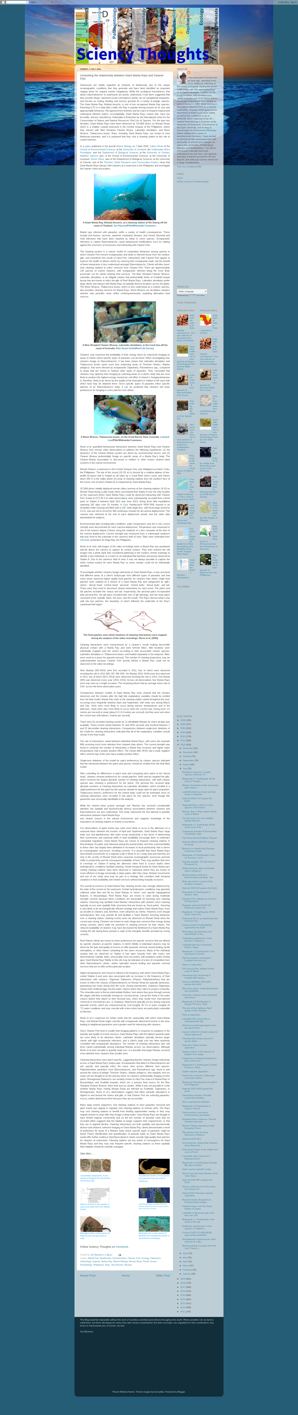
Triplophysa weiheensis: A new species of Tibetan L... (197, 939)
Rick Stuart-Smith (125, 348)
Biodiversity (105, 1258)
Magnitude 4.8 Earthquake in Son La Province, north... (198, 856)
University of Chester (158, 152)
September (188, 760)
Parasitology (86, 1265)
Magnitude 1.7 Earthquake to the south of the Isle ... (198, 1220)
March (186, 1265)
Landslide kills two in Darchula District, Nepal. (197, 946)
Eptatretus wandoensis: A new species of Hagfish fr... (197, 1227)
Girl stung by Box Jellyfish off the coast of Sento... (198, 969)
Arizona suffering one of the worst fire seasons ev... (198, 1187)
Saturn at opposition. (192, 964)
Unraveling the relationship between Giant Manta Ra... (199, 1144)
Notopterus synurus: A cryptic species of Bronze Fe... (196, 773)
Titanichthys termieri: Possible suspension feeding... (196, 1096)
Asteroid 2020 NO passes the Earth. (200, 888)
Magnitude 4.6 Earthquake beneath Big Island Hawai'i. (199, 1164)
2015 (183, 1295)
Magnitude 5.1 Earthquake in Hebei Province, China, (199, 1066)
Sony (125, 504)
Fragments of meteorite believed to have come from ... (199, 1059)
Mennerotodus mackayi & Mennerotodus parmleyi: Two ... (199, 876)
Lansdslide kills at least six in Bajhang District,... (196, 1157)
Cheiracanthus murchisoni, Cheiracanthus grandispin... (197, 1113)
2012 (183, 1307)
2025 (183, 724)
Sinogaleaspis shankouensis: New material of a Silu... (199, 1240)
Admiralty (85, 540)
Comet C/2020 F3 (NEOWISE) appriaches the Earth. (197, 926)
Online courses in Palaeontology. (193, 181)
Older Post (163, 1275)
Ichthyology (85, 1261)
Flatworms (155, 1258)
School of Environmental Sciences (97, 149)
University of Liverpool (134, 149)
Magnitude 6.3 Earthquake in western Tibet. (196, 893)
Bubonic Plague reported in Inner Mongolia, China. (198, 1127)
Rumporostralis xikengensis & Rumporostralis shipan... (196, 1201)
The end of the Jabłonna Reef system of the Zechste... (197, 1009)
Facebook (122, 1246)
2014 (183, 1299)
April (185, 1261)
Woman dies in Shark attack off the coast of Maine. (199, 812)
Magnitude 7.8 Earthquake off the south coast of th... (198, 913)
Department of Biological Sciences (120, 152)
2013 (183, 1303)
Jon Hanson (120, 225)
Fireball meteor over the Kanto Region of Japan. (197, 1207)
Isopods (96, 1261)
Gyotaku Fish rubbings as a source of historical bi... (199, 900)
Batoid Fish (93, 1258)
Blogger (181, 1392)
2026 (183, 720)
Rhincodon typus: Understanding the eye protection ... (200, 989)
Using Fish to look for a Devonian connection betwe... (198, 1076)
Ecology (145, 1258)
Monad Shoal (135, 1261)
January (187, 1274)
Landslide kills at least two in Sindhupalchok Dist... (196, 1020)
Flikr (129, 225)
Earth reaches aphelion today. (197, 1169)
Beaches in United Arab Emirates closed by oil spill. (198, 849)
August (186, 764)
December (188, 748)
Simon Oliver (97, 159)
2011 (183, 1311)
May (185, 1257)
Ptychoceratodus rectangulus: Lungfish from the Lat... (196, 959)
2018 (183, 1283)
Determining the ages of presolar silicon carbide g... (198, 869)
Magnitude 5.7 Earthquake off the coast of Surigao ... (198, 780)
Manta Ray (106, 1261)
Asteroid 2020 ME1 (191, 1139)
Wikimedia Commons (144, 225)
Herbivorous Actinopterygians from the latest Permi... (199, 1026)
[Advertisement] (197, 234)
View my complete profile (189, 166)
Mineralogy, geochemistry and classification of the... (197, 932)
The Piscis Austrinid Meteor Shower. (199, 838)
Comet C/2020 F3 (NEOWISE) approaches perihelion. (197, 1233)
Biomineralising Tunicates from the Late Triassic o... (199, 1247)
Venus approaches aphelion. (196, 1102)
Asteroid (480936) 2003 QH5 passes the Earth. (196, 983)
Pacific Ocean (150, 1261)
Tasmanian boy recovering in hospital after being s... (196, 976)
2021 (183, 740)
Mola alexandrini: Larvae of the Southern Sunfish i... (197, 882)
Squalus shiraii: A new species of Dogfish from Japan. (198, 1053)
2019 (183, 1279)
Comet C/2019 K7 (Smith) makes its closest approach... (199, 1033)
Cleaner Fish (134, 1258)
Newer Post (87, 1275)
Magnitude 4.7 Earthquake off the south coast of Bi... (198, 826)
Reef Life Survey (145, 348)
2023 (183, 732)
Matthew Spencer (89, 156)
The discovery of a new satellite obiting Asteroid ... (197, 819)
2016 (183, 1291)
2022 (183, 736)
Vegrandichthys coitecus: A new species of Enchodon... (197, 806)
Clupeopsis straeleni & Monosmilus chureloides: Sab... (199, 832)
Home (126, 1275)
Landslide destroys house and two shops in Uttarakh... (199, 793)
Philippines (98, 1265)
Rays (107, 1265)
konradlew (159, 1392)
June (185, 1253)
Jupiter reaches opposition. (195, 1071)
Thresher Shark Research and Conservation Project (131, 162)
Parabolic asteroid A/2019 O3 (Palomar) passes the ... (196, 906)
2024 (183, 728)
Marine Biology (124, 146)
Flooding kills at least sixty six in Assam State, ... (197, 1039)
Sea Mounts (117, 1265)
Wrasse (128, 1265)
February (187, 1270)
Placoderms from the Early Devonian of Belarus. (195, 1133)
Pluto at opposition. (191, 1015)
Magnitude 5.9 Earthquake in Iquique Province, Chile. (196, 1002)
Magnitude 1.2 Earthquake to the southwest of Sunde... (198, 952)
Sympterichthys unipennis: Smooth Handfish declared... (199, 1120)
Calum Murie (156, 146)
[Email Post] (119, 1255)
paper (88, 146)
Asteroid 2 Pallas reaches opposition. (194, 1046)
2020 (183, 745)
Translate (200, 295)
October (187, 756)
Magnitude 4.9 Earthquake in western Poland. (196, 1107)
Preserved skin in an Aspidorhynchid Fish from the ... (200, 919)
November (188, 752)
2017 (183, 1287)
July (185, 768)
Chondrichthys (119, 1258)
